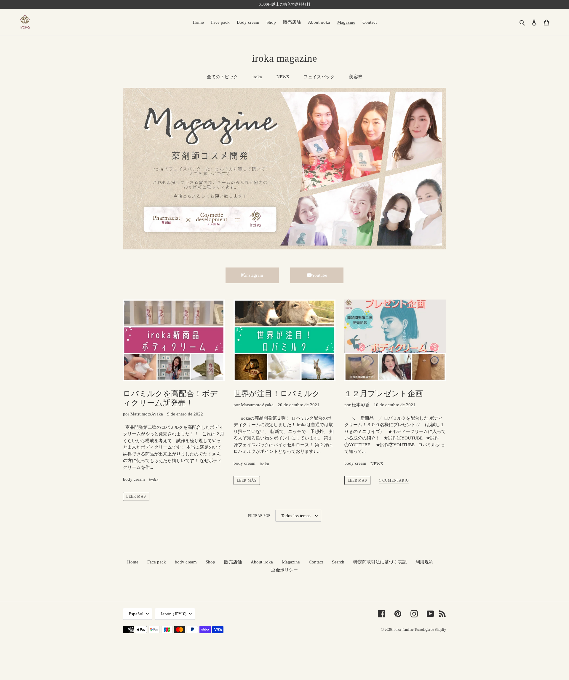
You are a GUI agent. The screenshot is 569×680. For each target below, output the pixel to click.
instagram (254, 275)
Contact (316, 562)
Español (136, 613)
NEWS (282, 76)
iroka (257, 76)
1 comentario (394, 480)
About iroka (262, 562)
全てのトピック (222, 76)
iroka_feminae (403, 630)
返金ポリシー (284, 570)
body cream (134, 479)
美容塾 (355, 76)
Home (132, 562)
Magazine (291, 562)
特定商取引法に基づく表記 (380, 562)
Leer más (136, 496)
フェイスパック (319, 76)
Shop (210, 562)
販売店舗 (233, 562)
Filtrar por (259, 516)
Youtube (319, 275)
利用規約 (424, 562)
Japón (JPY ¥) (173, 613)
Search (338, 562)
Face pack (156, 562)
